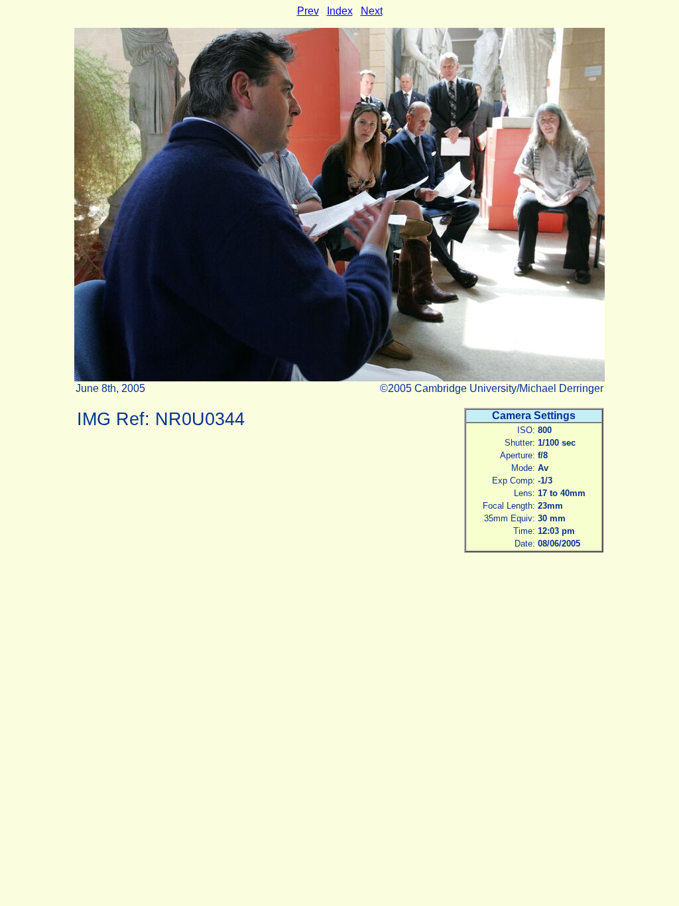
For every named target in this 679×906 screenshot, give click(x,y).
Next (372, 11)
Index (340, 11)
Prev (308, 11)
